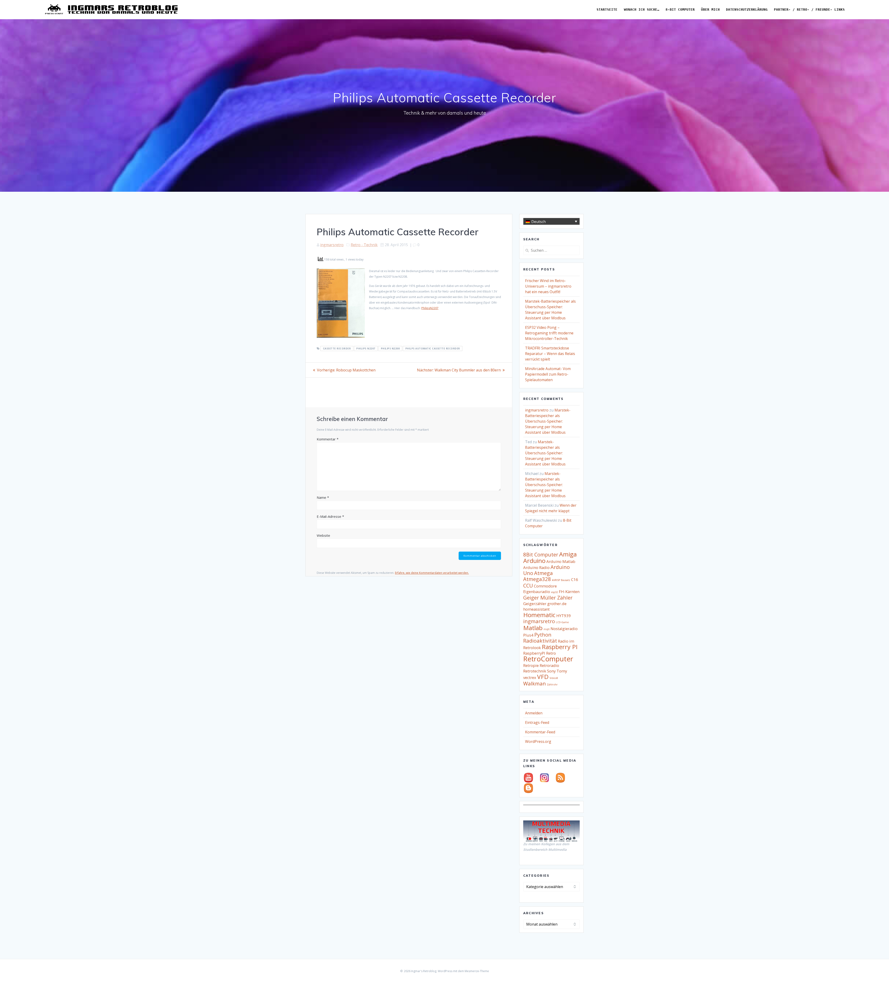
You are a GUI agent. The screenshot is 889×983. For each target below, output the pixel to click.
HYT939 (563, 615)
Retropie (531, 665)
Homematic (539, 615)
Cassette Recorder (337, 348)
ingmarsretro (332, 244)
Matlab (533, 628)
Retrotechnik (534, 671)
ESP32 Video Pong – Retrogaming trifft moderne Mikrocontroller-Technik (549, 333)
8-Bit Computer (680, 9)
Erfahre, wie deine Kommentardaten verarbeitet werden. (432, 573)
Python (542, 634)
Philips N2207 (365, 348)
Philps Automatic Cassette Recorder (432, 348)
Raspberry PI (560, 647)
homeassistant (536, 609)
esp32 (554, 592)
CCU (528, 585)
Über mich (710, 9)
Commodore (545, 586)
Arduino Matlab (560, 561)
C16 (574, 579)
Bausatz (565, 580)
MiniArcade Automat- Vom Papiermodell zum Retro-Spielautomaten (548, 374)
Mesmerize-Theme (477, 971)
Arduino (534, 560)
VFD (543, 676)
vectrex (529, 677)
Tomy (562, 671)
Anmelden (533, 713)
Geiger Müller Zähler (548, 597)
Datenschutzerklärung (747, 9)
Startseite (607, 9)
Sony (551, 671)
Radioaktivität (540, 640)
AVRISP (556, 580)
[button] (551, 221)
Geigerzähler (534, 603)
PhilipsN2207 (429, 308)
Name (323, 497)
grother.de (557, 603)
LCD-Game (562, 622)
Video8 (554, 678)
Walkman (534, 683)
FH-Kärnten (569, 591)
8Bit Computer (540, 554)
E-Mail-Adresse (330, 516)
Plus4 (528, 635)
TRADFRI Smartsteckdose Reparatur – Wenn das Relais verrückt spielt (550, 353)
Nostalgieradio (564, 628)
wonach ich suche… (641, 9)
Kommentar (327, 439)
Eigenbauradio (536, 591)
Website (323, 535)
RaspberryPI (534, 653)
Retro (551, 653)
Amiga (568, 554)
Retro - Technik (364, 244)
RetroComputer (548, 658)
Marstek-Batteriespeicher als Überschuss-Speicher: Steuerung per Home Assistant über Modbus (547, 421)
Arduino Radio (536, 567)
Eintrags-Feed (537, 722)
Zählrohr (552, 684)
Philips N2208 (390, 348)
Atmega (543, 573)
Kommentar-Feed (540, 732)
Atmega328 (537, 579)
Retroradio (549, 665)
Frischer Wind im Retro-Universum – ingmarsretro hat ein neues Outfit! (548, 286)
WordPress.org (538, 741)
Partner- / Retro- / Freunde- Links (809, 9)
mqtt (547, 629)
